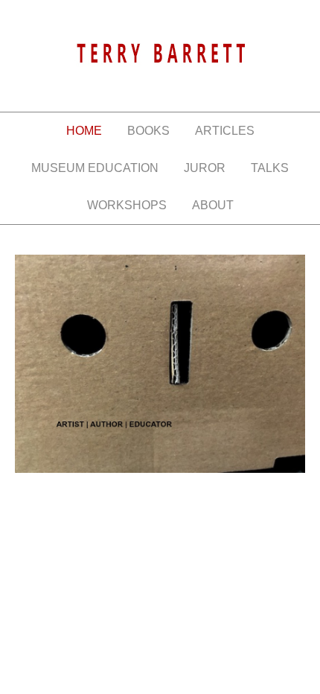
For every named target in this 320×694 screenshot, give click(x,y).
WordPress (173, 543)
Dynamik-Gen (178, 528)
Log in (229, 543)
